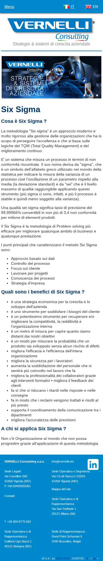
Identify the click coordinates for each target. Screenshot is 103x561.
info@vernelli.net (63, 461)
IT (72, 6)
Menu (9, 6)
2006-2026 (63, 558)
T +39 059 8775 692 (17, 521)
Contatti (9, 496)
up (94, 558)
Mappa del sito (61, 489)
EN (95, 6)
